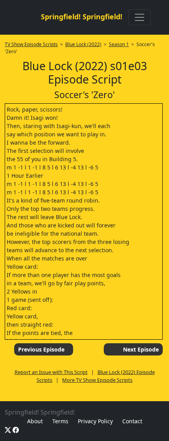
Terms (60, 421)
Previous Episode (41, 349)
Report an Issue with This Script (51, 372)
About (35, 421)
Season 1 (119, 44)
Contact (132, 421)
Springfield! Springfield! (81, 16)
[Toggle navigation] (140, 17)
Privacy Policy (95, 421)
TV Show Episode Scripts (31, 44)
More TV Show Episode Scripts (97, 379)
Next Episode (141, 349)
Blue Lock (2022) (83, 44)
